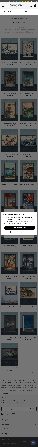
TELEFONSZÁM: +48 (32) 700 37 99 (9, 1)
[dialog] (19, 223)
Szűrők (27, 12)
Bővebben (25, 223)
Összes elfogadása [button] (19, 228)
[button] (3, 5)
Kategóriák (7, 12)
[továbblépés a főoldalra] (17, 6)
